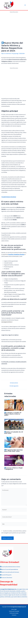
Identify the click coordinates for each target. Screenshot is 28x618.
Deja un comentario (6, 53)
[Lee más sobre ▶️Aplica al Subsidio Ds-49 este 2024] (14, 424)
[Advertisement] (14, 27)
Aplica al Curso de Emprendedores (9, 569)
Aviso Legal (14, 609)
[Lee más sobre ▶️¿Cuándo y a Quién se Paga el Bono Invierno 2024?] (14, 405)
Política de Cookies (14, 613)
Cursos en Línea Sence (6, 577)
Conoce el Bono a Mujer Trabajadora (13, 468)
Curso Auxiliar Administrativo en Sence (10, 566)
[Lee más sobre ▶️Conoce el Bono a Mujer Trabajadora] (14, 460)
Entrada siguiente (14, 386)
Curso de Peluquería (6, 575)
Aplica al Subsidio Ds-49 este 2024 (13, 432)
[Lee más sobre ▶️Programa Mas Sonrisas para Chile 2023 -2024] (14, 442)
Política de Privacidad (14, 611)
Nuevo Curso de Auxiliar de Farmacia (10, 572)
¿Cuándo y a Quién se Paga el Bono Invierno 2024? (12, 414)
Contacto (14, 615)
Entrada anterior (14, 382)
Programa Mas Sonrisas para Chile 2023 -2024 (13, 450)
